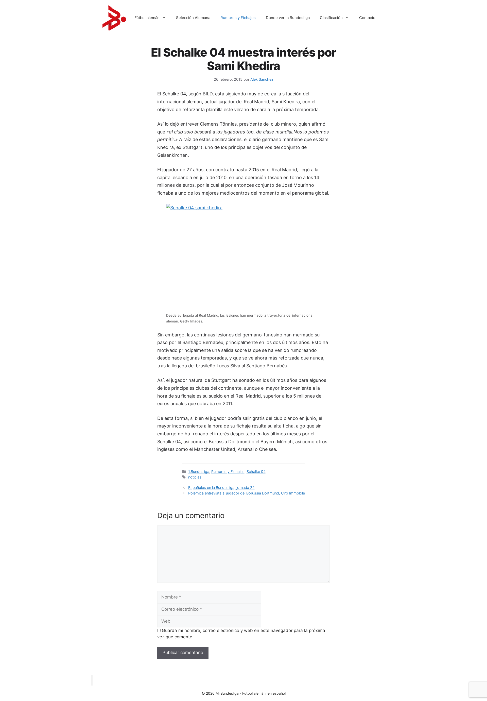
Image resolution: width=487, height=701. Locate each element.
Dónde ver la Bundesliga (288, 17)
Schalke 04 (256, 471)
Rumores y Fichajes (238, 17)
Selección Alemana (193, 17)
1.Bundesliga (198, 471)
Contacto (367, 17)
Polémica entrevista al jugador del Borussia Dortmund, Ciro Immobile (246, 493)
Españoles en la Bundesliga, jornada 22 (221, 487)
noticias (194, 477)
